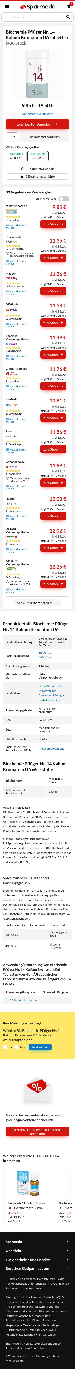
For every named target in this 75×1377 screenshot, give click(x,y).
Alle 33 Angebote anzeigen (35, 602)
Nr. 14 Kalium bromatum (21, 1000)
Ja (10, 1047)
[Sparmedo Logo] (38, 7)
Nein (23, 1047)
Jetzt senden (40, 1047)
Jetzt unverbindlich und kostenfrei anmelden (37, 1131)
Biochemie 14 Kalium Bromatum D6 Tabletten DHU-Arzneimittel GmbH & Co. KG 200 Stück (28, 1203)
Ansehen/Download (51, 748)
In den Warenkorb (45, 137)
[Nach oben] (68, 1367)
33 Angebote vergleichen (37, 113)
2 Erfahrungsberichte (40, 176)
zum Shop (50, 224)
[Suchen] (67, 16)
